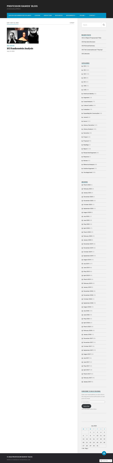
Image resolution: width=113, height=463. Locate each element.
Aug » (86, 448)
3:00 (84, 85)
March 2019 (87, 279)
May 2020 (86, 224)
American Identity (88, 93)
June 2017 (86, 362)
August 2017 (87, 354)
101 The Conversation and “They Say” (92, 49)
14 (87, 439)
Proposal (86, 141)
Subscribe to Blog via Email (91, 391)
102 (8, 45)
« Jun (83, 448)
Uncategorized (87, 172)
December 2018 (88, 291)
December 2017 (88, 338)
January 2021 (87, 192)
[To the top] (104, 453)
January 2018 (87, 334)
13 (83, 439)
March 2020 (87, 232)
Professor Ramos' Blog (22, 6)
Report (85, 148)
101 (84, 70)
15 (90, 439)
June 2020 (86, 220)
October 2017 (88, 346)
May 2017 (86, 366)
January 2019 (87, 287)
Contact (92, 15)
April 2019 (87, 275)
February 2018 (88, 330)
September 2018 (88, 303)
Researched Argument (89, 152)
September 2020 (88, 208)
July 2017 (86, 358)
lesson (11, 45)
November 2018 (88, 295)
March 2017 (87, 374)
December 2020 (88, 196)
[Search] (103, 24)
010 (84, 66)
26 (104, 442)
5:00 (84, 89)
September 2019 (88, 255)
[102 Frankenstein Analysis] (23, 36)
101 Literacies (86, 53)
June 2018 (86, 315)
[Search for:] (94, 24)
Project (85, 137)
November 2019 (88, 248)
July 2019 (86, 263)
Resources (59, 15)
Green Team (48, 15)
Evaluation (86, 109)
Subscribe (86, 406)
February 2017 (88, 377)
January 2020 (87, 240)
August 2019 (87, 259)
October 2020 (88, 204)
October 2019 (88, 251)
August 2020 (87, 212)
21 (87, 442)
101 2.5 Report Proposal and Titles (91, 38)
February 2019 (88, 283)
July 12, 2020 (10, 51)
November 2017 (88, 342)
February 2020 (88, 236)
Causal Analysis (87, 101)
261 (84, 82)
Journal (85, 117)
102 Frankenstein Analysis (20, 48)
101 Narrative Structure (88, 42)
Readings (86, 145)
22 (90, 442)
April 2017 (87, 370)
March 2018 (87, 326)
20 (83, 442)
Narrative (86, 133)
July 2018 (86, 311)
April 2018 (87, 322)
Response (86, 156)
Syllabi (82, 15)
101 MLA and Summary (88, 45)
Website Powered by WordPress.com (18, 459)
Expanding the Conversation (91, 113)
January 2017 (87, 381)
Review (85, 160)
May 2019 (86, 271)
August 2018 (87, 307)
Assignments (70, 15)
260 (84, 78)
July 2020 (86, 216)
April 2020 (87, 228)
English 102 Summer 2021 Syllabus (20, 15)
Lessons (37, 15)
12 (104, 435)
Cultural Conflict (88, 105)
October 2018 (88, 299)
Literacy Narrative (88, 125)
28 (87, 445)
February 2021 (88, 189)
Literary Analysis (88, 129)
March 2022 (87, 185)
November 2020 (88, 200)
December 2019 (88, 244)
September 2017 (88, 350)
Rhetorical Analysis (88, 164)
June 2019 (86, 267)
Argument (86, 97)
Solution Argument (88, 168)
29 (90, 445)
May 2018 (86, 318)
